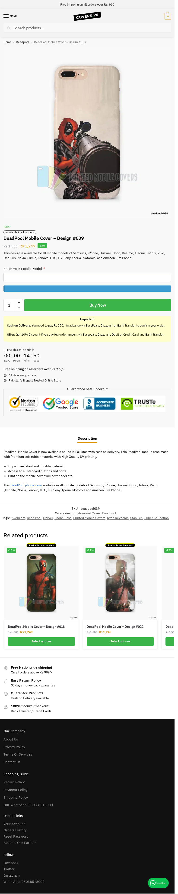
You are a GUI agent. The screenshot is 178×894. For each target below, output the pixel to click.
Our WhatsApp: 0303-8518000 (28, 805)
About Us (10, 739)
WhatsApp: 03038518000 (23, 881)
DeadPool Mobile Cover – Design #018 (36, 627)
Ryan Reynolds (118, 518)
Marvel (48, 518)
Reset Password (16, 836)
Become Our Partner (19, 842)
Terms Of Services (17, 754)
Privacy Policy (14, 747)
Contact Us (11, 762)
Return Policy (14, 782)
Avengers (18, 518)
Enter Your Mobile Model (23, 268)
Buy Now (97, 305)
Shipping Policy (15, 797)
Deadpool (22, 42)
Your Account (14, 824)
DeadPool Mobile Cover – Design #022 (115, 627)
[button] (167, 16)
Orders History (14, 830)
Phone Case (63, 518)
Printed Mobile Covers (89, 518)
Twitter (9, 869)
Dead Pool (34, 518)
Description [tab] (87, 438)
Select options (41, 641)
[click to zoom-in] (87, 132)
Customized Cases (87, 513)
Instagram (11, 875)
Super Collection (156, 518)
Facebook (10, 863)
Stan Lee (136, 518)
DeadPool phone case (26, 485)
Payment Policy (15, 790)
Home (7, 42)
